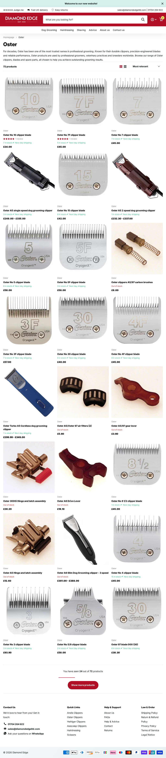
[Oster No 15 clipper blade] (83, 177)
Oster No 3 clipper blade (16, 644)
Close (162, 3)
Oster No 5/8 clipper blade (71, 644)
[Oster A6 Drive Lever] (83, 467)
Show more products (83, 685)
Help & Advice (111, 721)
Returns (108, 730)
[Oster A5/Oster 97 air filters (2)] (83, 392)
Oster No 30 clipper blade (71, 354)
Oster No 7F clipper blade (71, 135)
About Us (109, 712)
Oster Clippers (74, 717)
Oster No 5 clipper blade (16, 282)
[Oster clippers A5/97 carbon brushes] (137, 248)
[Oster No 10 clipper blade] (29, 101)
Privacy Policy (148, 726)
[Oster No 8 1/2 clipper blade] (137, 467)
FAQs (107, 717)
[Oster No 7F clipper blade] (83, 101)
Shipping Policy (149, 712)
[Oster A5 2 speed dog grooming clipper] (137, 177)
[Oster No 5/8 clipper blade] (83, 611)
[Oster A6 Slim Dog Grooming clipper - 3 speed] (83, 539)
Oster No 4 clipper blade (124, 572)
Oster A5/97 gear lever (124, 425)
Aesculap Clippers (76, 726)
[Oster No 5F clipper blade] (83, 248)
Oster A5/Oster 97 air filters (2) (74, 425)
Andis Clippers (75, 712)
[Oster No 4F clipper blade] (137, 320)
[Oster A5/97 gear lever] (137, 392)
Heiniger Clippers (76, 721)
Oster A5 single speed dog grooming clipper (27, 210)
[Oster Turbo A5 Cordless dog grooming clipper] (29, 392)
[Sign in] (154, 19)
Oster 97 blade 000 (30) (124, 644)
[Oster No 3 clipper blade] (29, 611)
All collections (49, 30)
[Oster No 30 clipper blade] (83, 320)
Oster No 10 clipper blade (17, 135)
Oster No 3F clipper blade (17, 354)
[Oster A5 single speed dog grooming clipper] (29, 177)
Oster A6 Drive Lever (68, 501)
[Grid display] (121, 66)
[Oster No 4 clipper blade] (137, 539)
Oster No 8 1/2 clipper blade (126, 501)
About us (105, 30)
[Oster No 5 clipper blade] (29, 248)
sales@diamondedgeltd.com (24, 728)
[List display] (125, 66)
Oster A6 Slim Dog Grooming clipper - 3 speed (82, 572)
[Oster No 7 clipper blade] (137, 101)
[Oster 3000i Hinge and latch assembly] (29, 467)
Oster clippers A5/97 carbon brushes (132, 282)
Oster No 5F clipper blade (71, 282)
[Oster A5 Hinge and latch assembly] (29, 539)
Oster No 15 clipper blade (71, 210)
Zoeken (142, 19)
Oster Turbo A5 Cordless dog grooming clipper (25, 427)
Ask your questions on (26, 733)
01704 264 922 (16, 724)
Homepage (8, 37)
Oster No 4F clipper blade (125, 354)
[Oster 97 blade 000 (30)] (137, 611)
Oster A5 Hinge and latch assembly (22, 572)
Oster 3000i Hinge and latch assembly (24, 501)
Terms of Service (150, 730)
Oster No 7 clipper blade (124, 135)
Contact (108, 726)
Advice (93, 30)
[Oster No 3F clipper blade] (29, 320)
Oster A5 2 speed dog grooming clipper (133, 210)
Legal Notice (148, 734)
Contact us (118, 30)
